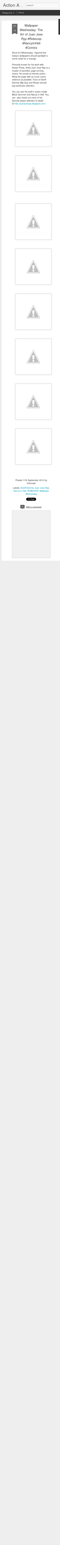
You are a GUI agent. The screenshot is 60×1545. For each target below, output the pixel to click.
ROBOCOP (33, 490)
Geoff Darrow (27, 487)
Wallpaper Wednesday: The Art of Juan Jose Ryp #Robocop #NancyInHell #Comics (31, 36)
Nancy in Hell (20, 490)
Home (21, 12)
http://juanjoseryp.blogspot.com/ (30, 103)
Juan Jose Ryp (42, 487)
